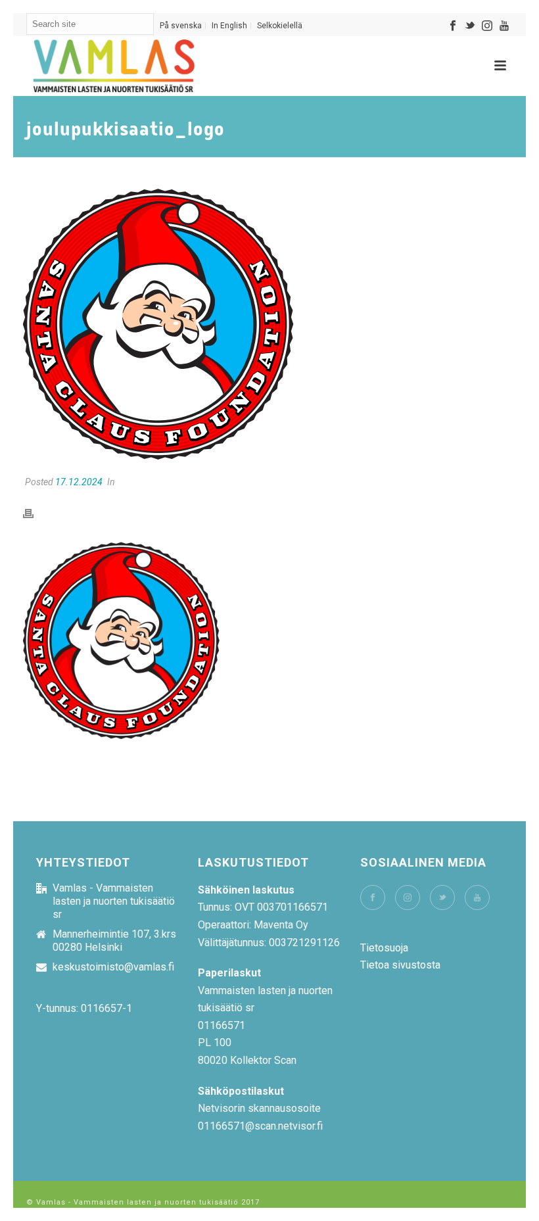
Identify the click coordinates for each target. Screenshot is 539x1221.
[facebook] (372, 897)
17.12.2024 (79, 482)
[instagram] (407, 897)
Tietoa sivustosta (400, 965)
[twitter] (442, 897)
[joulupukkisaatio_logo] (269, 323)
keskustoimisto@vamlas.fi (113, 967)
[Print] (35, 513)
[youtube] (477, 897)
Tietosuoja (384, 948)
